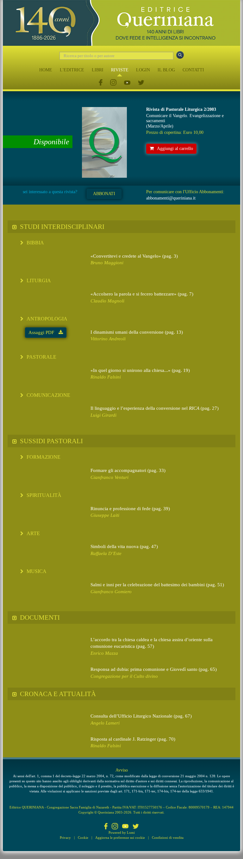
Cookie (83, 837)
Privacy (65, 837)
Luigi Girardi (103, 415)
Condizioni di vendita (168, 837)
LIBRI (97, 70)
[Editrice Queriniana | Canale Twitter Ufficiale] (141, 82)
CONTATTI (193, 70)
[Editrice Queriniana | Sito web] (121, 23)
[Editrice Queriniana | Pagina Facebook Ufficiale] (101, 82)
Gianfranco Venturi (109, 477)
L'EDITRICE (72, 70)
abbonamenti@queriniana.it (171, 198)
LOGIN (143, 70)
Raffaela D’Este (106, 553)
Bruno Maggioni (106, 262)
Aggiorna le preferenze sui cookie (120, 837)
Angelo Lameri (105, 722)
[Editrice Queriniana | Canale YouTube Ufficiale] (127, 82)
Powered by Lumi (122, 832)
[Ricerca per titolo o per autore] (180, 55)
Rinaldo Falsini (105, 376)
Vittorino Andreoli (108, 338)
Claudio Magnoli (107, 300)
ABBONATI (104, 193)
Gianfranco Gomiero (111, 591)
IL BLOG (166, 70)
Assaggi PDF (41, 332)
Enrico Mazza (104, 653)
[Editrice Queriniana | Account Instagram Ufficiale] (113, 82)
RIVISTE (119, 70)
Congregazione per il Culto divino (124, 676)
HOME (45, 70)
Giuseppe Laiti (104, 515)
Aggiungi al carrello (175, 148)
